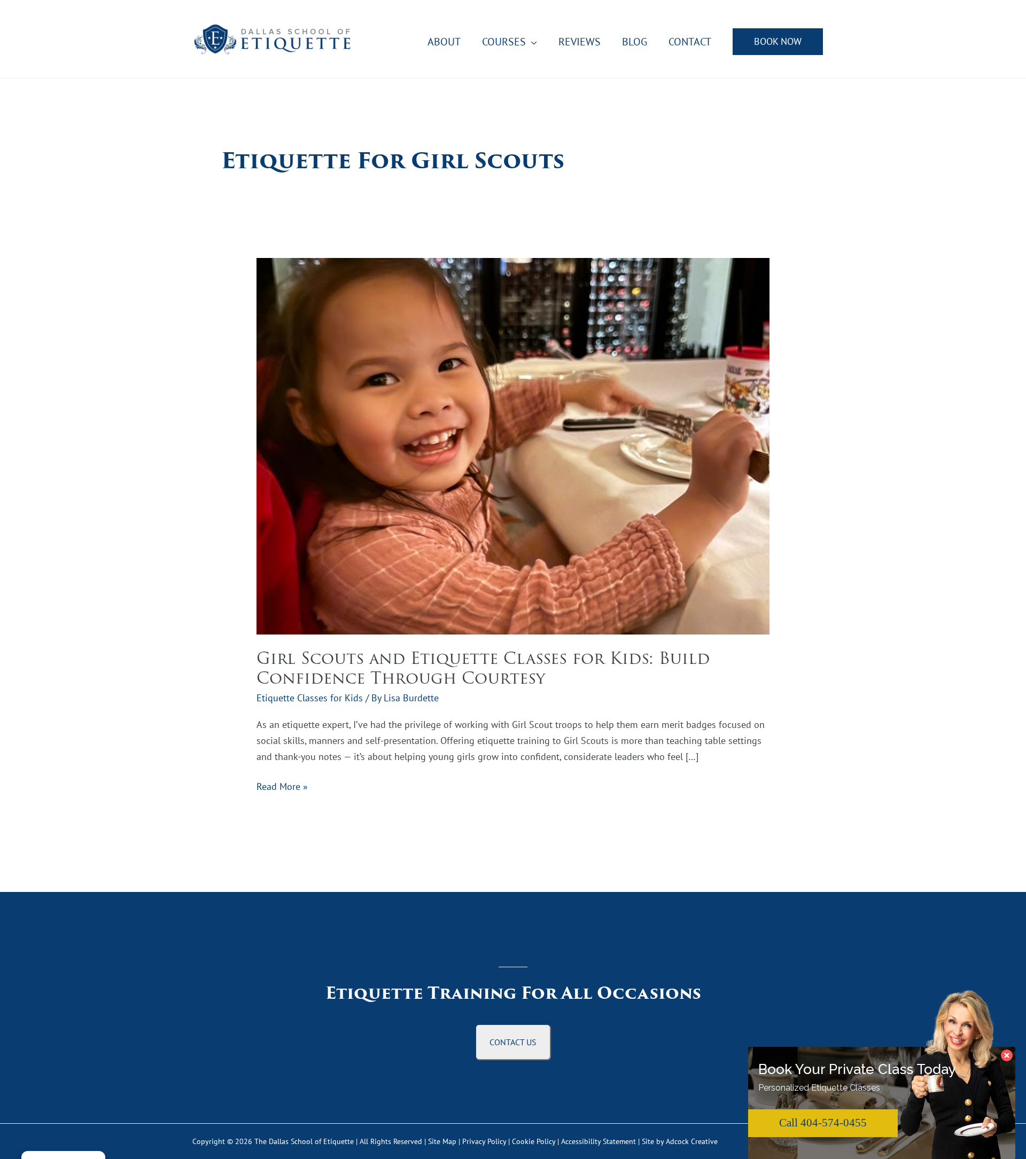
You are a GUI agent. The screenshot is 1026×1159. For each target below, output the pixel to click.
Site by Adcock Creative (679, 1141)
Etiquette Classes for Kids (309, 698)
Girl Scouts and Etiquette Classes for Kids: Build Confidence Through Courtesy (483, 668)
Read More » (282, 787)
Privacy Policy (484, 1141)
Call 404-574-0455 (823, 1122)
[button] (778, 41)
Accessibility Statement (598, 1141)
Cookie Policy (533, 1141)
